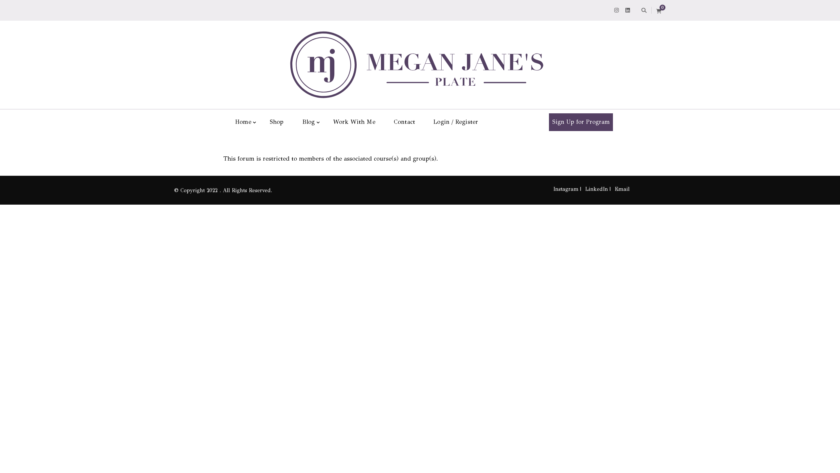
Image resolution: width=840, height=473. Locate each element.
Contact (404, 121)
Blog (308, 121)
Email (622, 189)
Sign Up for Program (581, 121)
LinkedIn (596, 189)
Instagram (565, 189)
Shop (277, 121)
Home (243, 121)
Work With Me (354, 121)
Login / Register (455, 121)
